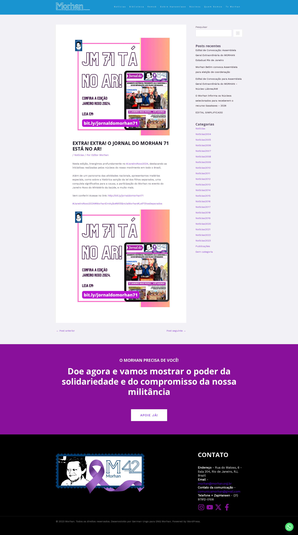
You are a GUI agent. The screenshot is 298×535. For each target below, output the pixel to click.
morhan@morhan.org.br (215, 483)
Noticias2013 (203, 184)
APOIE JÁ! (149, 415)
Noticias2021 (203, 229)
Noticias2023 (203, 240)
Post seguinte (176, 330)
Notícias (79, 154)
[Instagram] (201, 507)
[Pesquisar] (237, 33)
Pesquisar (201, 27)
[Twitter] (218, 507)
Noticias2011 (203, 173)
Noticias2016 (203, 201)
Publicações (203, 246)
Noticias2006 (203, 145)
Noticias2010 (203, 167)
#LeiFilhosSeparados (149, 203)
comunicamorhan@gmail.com (219, 491)
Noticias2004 (203, 134)
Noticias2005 (203, 139)
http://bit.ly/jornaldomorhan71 (125, 195)
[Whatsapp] (289, 527)
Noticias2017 (203, 206)
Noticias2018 (203, 212)
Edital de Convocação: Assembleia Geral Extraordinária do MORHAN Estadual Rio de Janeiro (216, 55)
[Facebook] (227, 507)
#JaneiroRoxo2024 (137, 163)
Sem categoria (204, 251)
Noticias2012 (203, 178)
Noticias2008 (203, 156)
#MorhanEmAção (105, 203)
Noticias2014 (203, 190)
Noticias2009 (203, 162)
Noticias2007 (203, 150)
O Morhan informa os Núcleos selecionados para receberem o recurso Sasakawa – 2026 (214, 100)
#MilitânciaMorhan (126, 203)
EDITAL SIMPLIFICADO (209, 112)
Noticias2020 (203, 223)
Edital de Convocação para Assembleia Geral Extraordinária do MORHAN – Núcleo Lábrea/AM (219, 83)
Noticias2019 (203, 218)
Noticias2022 (203, 234)
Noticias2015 (203, 195)
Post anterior (65, 330)
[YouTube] (209, 507)
